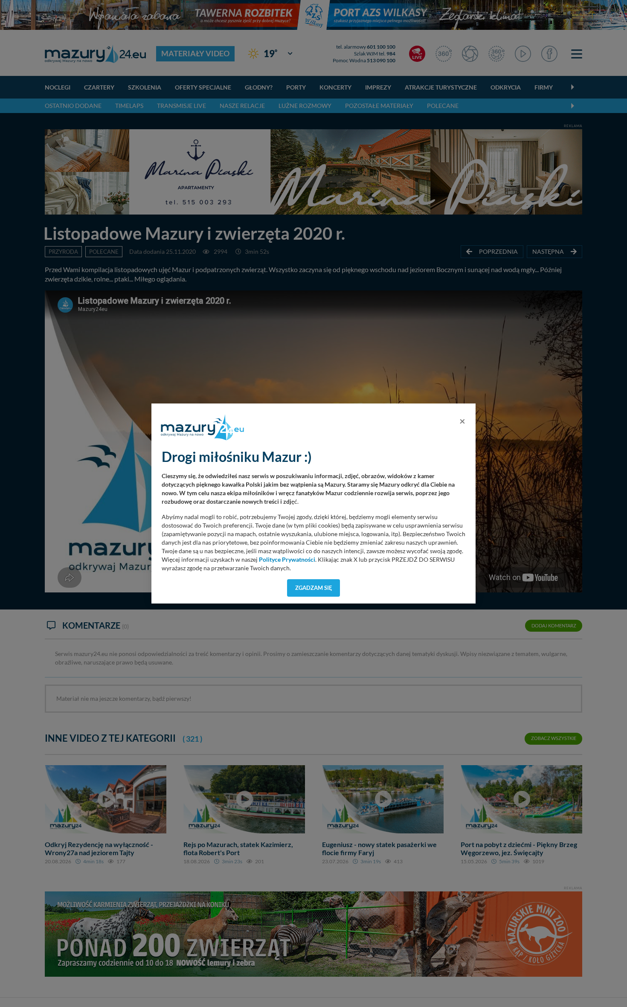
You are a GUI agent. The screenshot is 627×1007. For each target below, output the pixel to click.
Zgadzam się (313, 587)
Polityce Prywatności (287, 559)
